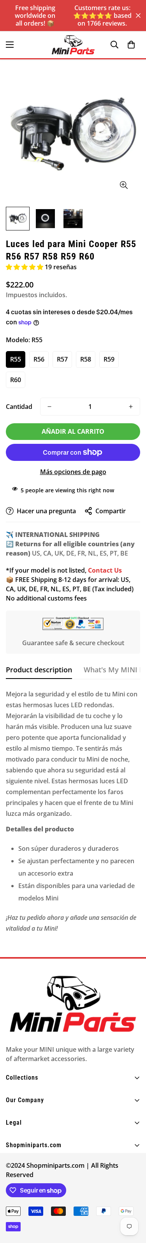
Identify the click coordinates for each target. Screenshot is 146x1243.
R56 (38, 359)
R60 (15, 380)
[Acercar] (123, 185)
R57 (62, 359)
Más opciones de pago (73, 471)
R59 (109, 359)
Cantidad (19, 406)
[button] (131, 45)
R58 (85, 359)
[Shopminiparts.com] (73, 44)
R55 (15, 359)
